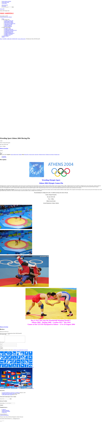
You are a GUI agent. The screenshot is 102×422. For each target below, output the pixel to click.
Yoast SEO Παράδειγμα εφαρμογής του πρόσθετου (10, 392)
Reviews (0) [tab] (4, 157)
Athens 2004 (2, 8)
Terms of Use (4, 412)
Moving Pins (26, 154)
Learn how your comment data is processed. (20, 349)
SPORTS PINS (14, 38)
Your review (2, 342)
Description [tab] (4, 156)
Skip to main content (5, 2)
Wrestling (20, 154)
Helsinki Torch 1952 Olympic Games (8, 393)
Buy (1, 153)
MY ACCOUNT (5, 5)
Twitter (1, 415)
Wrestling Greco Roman (50, 154)
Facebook (4, 415)
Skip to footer (4, 3)
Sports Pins (36, 154)
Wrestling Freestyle (42, 154)
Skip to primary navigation (6, 1)
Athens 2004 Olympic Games (7, 394)
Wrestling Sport (56, 154)
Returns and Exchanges (6, 411)
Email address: (2, 403)
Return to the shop (4, 148)
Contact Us (4, 409)
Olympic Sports (31, 154)
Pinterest (7, 415)
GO (33, 367)
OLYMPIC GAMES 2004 (7, 38)
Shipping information (5, 410)
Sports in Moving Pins (21, 38)
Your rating (2, 334)
